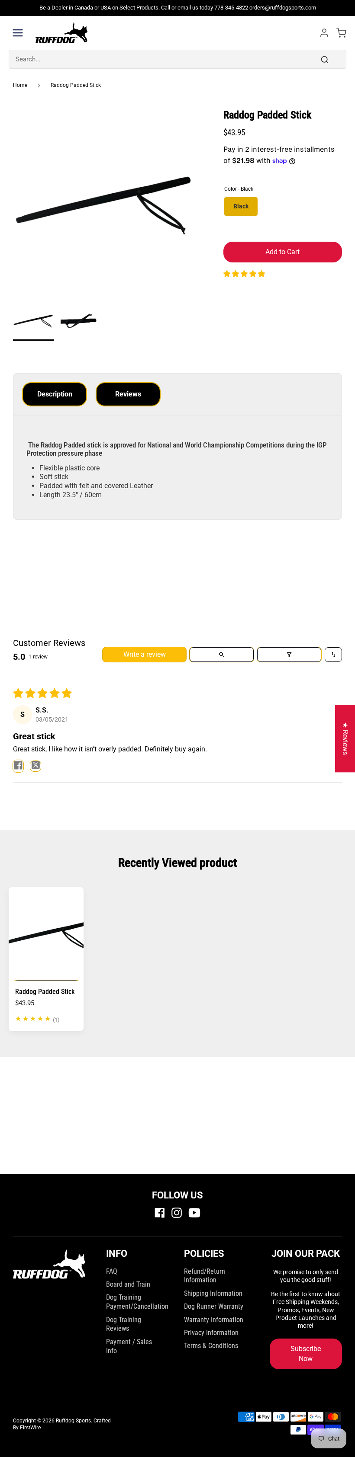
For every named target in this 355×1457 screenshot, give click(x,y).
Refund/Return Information (204, 1275)
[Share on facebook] (18, 766)
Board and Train (128, 1284)
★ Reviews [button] (345, 738)
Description (54, 394)
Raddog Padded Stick (76, 85)
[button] (244, 274)
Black (240, 206)
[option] (105, 204)
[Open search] (222, 654)
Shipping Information (213, 1293)
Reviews (128, 394)
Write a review (144, 654)
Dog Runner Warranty (213, 1306)
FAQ (111, 1271)
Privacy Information (211, 1333)
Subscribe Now (305, 1353)
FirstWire (30, 1428)
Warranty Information (213, 1320)
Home (20, 85)
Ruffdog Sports (73, 1421)
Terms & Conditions (211, 1346)
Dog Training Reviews (123, 1324)
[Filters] (289, 654)
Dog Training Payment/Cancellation (137, 1301)
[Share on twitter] (35, 766)
